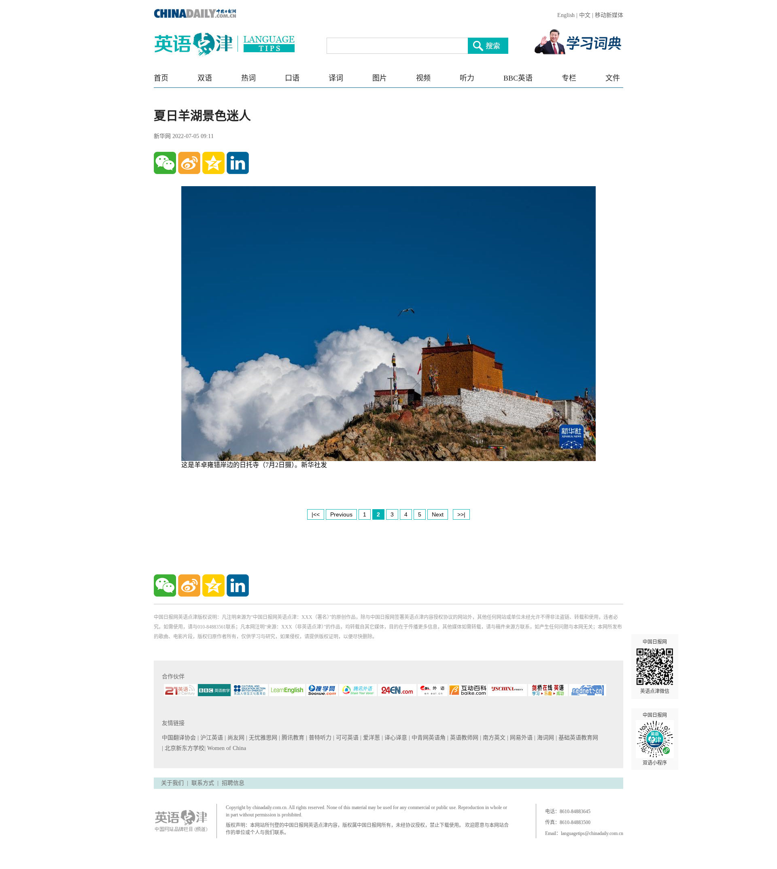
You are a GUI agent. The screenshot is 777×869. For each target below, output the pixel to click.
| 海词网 (545, 738)
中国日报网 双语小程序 (655, 739)
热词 (248, 78)
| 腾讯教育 (292, 738)
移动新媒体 (609, 15)
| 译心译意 (395, 738)
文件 (612, 78)
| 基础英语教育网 (578, 738)
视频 (423, 78)
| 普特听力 (319, 738)
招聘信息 (233, 783)
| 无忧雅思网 (262, 738)
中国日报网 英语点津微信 (654, 666)
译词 (336, 78)
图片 (379, 78)
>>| (461, 514)
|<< (316, 514)
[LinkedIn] (238, 163)
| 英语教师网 (463, 738)
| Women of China (225, 748)
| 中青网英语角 (428, 738)
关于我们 (172, 783)
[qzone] (213, 163)
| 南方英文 (493, 738)
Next (438, 514)
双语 (204, 78)
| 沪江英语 (211, 738)
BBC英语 (518, 78)
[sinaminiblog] (189, 163)
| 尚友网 (235, 738)
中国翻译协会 (179, 738)
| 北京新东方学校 (183, 748)
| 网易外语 (520, 738)
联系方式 (202, 783)
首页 (161, 78)
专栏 (569, 78)
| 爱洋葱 (371, 738)
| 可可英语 (346, 738)
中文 (584, 15)
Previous (341, 514)
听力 (467, 78)
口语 (292, 78)
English (566, 15)
